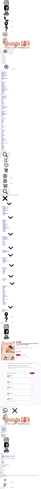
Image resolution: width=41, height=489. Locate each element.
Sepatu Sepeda (3, 100)
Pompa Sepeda (4, 226)
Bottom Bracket (3, 135)
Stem (2, 132)
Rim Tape (3, 120)
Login (1, 472)
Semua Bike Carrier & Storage (5, 106)
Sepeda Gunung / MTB (4, 72)
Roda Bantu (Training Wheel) (6, 299)
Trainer (2, 92)
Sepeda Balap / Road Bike (4, 73)
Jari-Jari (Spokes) (3, 118)
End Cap (4, 300)
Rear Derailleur (3, 138)
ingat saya (2, 471)
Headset (3, 288)
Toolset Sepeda (3, 91)
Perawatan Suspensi (4, 114)
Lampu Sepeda (3, 87)
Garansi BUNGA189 (4, 429)
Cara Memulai (3, 435)
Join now (1, 477)
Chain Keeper (3, 147)
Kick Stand (3, 86)
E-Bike (2, 76)
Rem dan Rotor (3, 139)
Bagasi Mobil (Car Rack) (4, 107)
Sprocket (2, 137)
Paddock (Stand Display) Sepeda (5, 88)
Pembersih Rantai (3, 113)
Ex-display (3, 93)
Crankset (4, 292)
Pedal (2, 136)
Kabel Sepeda (3, 146)
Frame (2, 126)
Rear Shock (3, 145)
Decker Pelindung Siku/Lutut (4, 98)
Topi (3, 243)
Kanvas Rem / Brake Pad (5, 296)
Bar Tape (4, 289)
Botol (2, 84)
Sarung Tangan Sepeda (5, 238)
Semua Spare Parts (3, 130)
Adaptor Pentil (4, 303)
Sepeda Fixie (3, 77)
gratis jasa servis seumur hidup (17, 475)
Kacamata (3, 101)
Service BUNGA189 (4, 430)
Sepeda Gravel (3, 74)
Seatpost (2, 141)
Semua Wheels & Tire (5, 268)
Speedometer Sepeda (4, 90)
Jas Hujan (3, 103)
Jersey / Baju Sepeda (4, 96)
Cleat (2, 99)
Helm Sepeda (3, 97)
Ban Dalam (4, 271)
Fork (3, 280)
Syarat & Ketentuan (4, 434)
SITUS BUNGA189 (4, 311)
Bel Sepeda (3, 83)
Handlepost (3, 131)
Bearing (2, 142)
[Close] (5, 200)
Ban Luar (2, 121)
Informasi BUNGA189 (4, 428)
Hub (3, 269)
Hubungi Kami (3, 436)
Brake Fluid (3, 111)
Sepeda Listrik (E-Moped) (4, 75)
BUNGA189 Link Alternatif (4, 16)
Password (1, 470)
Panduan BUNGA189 (4, 431)
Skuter (2, 79)
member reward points (4, 475)
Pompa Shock (3, 89)
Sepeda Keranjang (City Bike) (5, 78)
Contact (12, 21)
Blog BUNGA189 (3, 427)
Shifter (2, 134)
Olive (2, 143)
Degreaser (4, 259)
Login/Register (3, 322)
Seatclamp (3, 140)
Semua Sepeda (3, 71)
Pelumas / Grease (3, 112)
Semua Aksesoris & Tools (4, 82)
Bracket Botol (3, 85)
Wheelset (2, 122)
